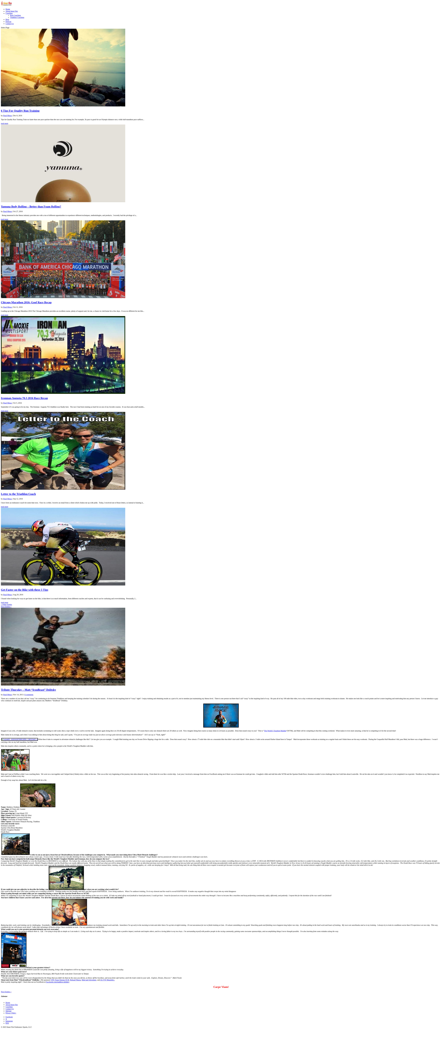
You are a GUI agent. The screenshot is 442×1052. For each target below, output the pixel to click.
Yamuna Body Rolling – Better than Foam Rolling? (31, 206)
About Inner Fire (12, 11)
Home (8, 9)
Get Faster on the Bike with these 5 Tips (24, 589)
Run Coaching (15, 15)
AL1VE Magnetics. (107, 980)
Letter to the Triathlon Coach (18, 493)
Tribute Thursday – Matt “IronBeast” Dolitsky (28, 689)
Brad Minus (7, 116)
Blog (7, 20)
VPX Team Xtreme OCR (60, 980)
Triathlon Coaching (17, 17)
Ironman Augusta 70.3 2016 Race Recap (24, 398)
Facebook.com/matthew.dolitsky (57, 982)
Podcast (8, 22)
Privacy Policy (11, 1013)
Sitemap (8, 1011)
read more (4, 123)
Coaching (9, 13)
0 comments (29, 695)
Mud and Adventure (89, 980)
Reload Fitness (75, 980)
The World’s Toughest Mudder (275, 731)
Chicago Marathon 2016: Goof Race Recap (26, 302)
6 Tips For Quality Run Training (20, 110)
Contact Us (10, 24)
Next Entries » (6, 607)
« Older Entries (6, 605)
